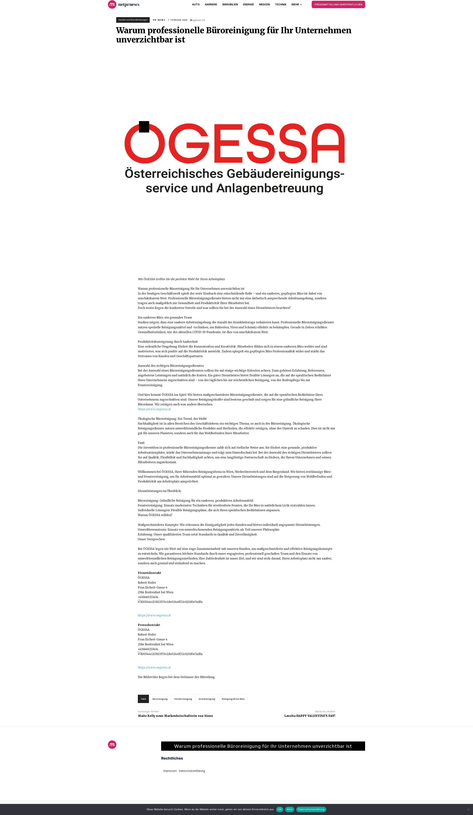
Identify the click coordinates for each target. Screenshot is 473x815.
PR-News (159, 20)
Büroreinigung (160, 698)
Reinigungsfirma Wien (233, 698)
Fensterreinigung (183, 698)
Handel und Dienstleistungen (132, 20)
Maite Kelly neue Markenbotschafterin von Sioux (175, 716)
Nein (289, 809)
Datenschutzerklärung (311, 809)
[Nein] (468, 809)
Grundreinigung (207, 698)
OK (280, 809)
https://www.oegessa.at (154, 409)
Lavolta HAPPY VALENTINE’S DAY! (309, 716)
